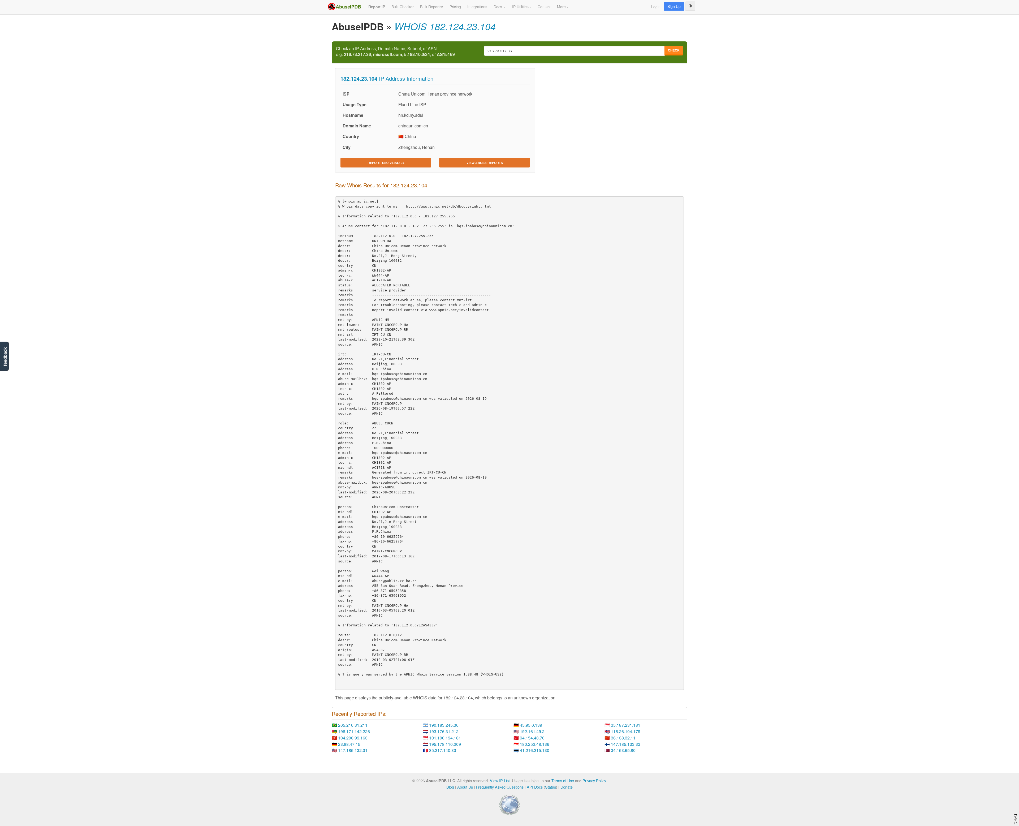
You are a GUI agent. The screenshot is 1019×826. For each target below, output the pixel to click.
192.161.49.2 (532, 731)
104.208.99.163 (353, 738)
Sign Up (674, 6)
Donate (566, 787)
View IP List (500, 780)
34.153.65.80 (623, 750)
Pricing (455, 6)
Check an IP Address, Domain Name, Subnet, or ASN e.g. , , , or (395, 52)
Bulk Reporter (431, 6)
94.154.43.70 (532, 738)
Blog (450, 787)
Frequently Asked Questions (500, 787)
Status (550, 787)
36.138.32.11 (623, 738)
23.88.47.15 (349, 744)
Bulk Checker (402, 6)
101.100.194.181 (445, 738)
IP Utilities (520, 6)
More (561, 6)
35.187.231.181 (625, 725)
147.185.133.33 (625, 744)
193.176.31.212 (444, 731)
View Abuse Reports (485, 162)
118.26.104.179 (625, 731)
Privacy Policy (594, 780)
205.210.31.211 (353, 725)
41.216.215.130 (534, 750)
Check (674, 50)
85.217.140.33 (442, 750)
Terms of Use (562, 780)
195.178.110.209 (445, 744)
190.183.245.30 (444, 725)
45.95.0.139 (531, 725)
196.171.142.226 (354, 731)
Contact (544, 6)
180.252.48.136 (534, 744)
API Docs (535, 787)
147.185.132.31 (353, 750)
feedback (5, 356)
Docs (498, 6)
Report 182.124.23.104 (386, 162)
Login (655, 6)
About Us (465, 787)
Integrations (477, 6)
